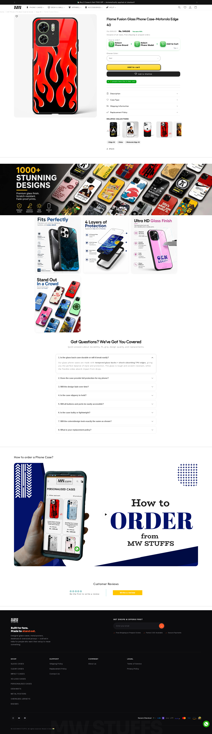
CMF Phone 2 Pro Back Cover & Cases (20, 12)
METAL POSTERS (18, 694)
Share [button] (111, 149)
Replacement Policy (58, 669)
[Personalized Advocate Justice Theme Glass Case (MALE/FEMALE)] (130, 129)
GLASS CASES (17, 664)
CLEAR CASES (17, 669)
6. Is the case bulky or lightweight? (74, 413)
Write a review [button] (127, 592)
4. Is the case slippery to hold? (72, 395)
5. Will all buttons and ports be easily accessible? (81, 404)
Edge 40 (39, 12)
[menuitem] (35, 7)
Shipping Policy (56, 664)
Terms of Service (134, 664)
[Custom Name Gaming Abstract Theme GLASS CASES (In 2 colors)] (164, 129)
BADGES (15, 704)
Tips (175, 48)
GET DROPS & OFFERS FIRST (128, 619)
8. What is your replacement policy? (74, 430)
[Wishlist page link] (185, 7)
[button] (179, 7)
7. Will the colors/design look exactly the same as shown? (85, 421)
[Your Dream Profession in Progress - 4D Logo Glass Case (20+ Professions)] (113, 129)
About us (92, 664)
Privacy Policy (133, 669)
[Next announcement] (197, 2)
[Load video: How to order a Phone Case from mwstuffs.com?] (106, 514)
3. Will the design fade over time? (73, 387)
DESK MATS (16, 689)
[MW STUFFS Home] (14, 620)
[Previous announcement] (15, 2)
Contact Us (55, 674)
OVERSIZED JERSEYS (20, 699)
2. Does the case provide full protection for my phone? (83, 378)
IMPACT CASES (18, 674)
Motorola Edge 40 (133, 142)
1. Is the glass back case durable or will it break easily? (83, 358)
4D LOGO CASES (18, 679)
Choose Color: (112, 53)
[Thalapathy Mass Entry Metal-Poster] (181, 129)
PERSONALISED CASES (21, 684)
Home (2, 12)
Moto (120, 142)
